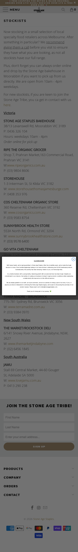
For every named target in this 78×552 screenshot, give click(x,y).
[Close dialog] (73, 259)
